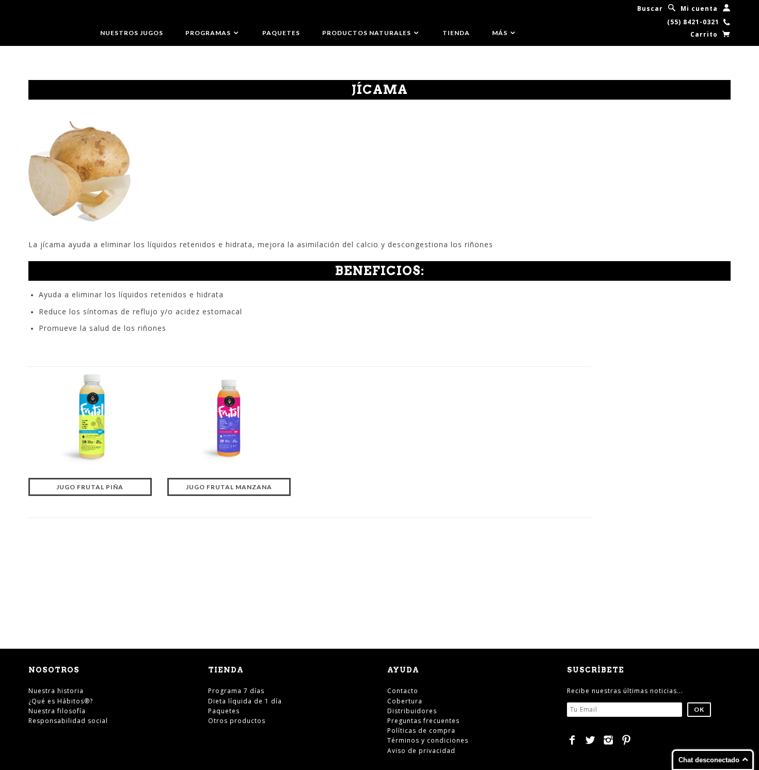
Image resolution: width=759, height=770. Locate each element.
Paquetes (281, 33)
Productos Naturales (367, 33)
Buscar (650, 8)
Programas (208, 33)
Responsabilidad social (68, 720)
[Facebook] (572, 740)
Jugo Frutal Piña (89, 487)
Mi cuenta (699, 8)
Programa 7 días (236, 690)
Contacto (402, 690)
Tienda (456, 33)
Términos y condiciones (427, 740)
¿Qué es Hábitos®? (60, 701)
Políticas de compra (421, 730)
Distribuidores (412, 711)
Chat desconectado (708, 760)
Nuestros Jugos (131, 33)
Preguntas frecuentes (423, 720)
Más (500, 33)
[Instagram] (608, 740)
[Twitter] (590, 740)
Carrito (705, 34)
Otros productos (236, 720)
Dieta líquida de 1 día (245, 701)
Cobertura (404, 701)
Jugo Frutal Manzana (229, 487)
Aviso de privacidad (421, 750)
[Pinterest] (626, 740)
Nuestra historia (56, 690)
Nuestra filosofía (57, 711)
